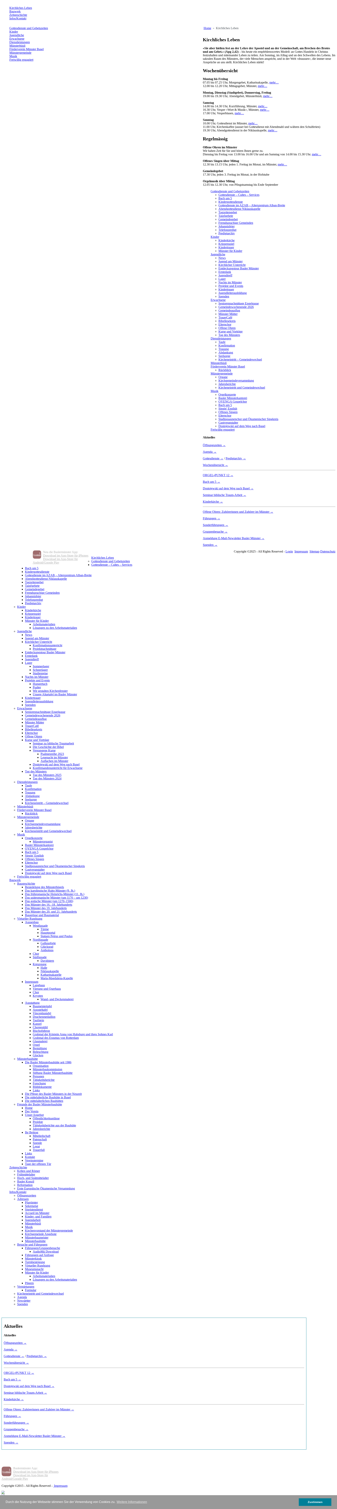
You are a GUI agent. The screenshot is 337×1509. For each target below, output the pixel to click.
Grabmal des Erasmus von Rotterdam (56, 1037)
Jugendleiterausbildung (232, 293)
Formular (30, 1290)
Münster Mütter (228, 314)
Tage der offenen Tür (38, 1164)
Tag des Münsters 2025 (47, 775)
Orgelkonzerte (227, 394)
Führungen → (211, 518)
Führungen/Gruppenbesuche (42, 1248)
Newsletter (23, 1300)
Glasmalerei (40, 1041)
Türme (45, 929)
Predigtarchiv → (236, 458)
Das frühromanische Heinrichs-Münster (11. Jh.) (54, 894)
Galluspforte (48, 943)
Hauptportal (48, 932)
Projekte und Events (230, 286)
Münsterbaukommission (47, 1069)
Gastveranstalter (228, 422)
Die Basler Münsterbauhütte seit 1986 (48, 1062)
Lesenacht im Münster (54, 757)
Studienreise (40, 673)
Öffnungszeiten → (214, 445)
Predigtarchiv (226, 233)
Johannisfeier (226, 226)
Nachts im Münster (230, 282)
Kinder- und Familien (38, 1216)
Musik (13, 56)
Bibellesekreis (227, 321)
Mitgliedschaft (41, 1136)
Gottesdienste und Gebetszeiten (28, 28)
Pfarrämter (31, 1202)
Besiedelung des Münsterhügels (44, 887)
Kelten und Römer (28, 1171)
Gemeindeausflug (229, 310)
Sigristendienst (34, 1209)
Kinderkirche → (213, 501)
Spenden (223, 296)
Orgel (36, 1044)
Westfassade (40, 925)
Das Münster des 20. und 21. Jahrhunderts (51, 911)
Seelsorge (224, 356)
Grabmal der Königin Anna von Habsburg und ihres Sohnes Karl (73, 1034)
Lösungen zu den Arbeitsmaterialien (55, 627)
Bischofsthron (41, 1030)
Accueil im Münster (37, 1213)
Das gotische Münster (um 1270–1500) (49, 901)
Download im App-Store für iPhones (65, 555)
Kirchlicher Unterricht (232, 265)
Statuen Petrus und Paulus (57, 936)
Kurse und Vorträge (230, 331)
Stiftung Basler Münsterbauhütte (53, 1072)
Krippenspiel (226, 243)
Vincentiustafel (42, 1013)
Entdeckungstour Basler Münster (238, 268)
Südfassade (40, 957)
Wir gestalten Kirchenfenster (50, 690)
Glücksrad (47, 946)
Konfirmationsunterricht (47, 645)
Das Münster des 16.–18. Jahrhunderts (48, 904)
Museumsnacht (34, 1269)
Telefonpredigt (227, 229)
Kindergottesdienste (230, 201)
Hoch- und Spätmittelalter (33, 1178)
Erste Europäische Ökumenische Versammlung (46, 1188)
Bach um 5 (225, 198)
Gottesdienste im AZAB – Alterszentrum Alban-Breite (251, 205)
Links (36, 1090)
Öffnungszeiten (26, 1195)
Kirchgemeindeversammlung (236, 380)
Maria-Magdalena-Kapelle (57, 978)
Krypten (38, 995)
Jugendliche (16, 35)
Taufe (221, 342)
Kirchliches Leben (20, 8)
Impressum (301, 551)
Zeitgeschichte (18, 15)
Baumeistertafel (42, 1006)
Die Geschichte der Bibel (48, 747)
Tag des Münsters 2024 (47, 778)
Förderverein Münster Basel (26, 49)
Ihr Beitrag (31, 1132)
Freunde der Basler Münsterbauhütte (39, 1104)
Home (29, 1108)
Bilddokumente (42, 1086)
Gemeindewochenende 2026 (236, 307)
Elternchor (224, 324)
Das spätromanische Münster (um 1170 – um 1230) (56, 897)
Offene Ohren (227, 328)
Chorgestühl (40, 1027)
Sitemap (314, 551)
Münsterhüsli (17, 45)
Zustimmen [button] (315, 1502)
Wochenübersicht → (215, 465)
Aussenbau (32, 922)
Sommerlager (41, 666)
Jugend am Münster (230, 261)
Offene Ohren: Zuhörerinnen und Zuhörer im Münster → (238, 511)
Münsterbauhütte (27, 1058)
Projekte (38, 1122)
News (222, 258)
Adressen (23, 1199)
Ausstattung (32, 1002)
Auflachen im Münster (54, 761)
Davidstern (47, 960)
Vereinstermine (34, 1160)
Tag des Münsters (229, 335)
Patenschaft (40, 1139)
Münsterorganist (43, 841)
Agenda (22, 1297)
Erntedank (224, 272)
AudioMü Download (46, 1251)
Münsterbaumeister (36, 1237)
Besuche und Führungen (32, 1244)
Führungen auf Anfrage (39, 1255)
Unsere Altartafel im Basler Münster (55, 694)
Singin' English (227, 408)
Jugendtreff (225, 275)
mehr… (274, 82)
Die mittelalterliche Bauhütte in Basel (48, 1097)
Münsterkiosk (33, 1258)
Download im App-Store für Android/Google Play (55, 560)
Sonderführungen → (215, 525)
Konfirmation (226, 345)
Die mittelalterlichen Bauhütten (44, 1100)
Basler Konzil (25, 1181)
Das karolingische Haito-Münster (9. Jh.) (50, 890)
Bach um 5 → (211, 481)
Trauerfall (39, 1150)
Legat (36, 1146)
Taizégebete (225, 215)
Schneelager (40, 669)
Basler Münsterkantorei (232, 398)
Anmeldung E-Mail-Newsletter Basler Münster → (233, 538)
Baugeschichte (26, 883)
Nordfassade (40, 939)
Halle (44, 967)
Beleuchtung (40, 1051)
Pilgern (29, 1283)
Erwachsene (16, 38)
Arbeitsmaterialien (44, 624)
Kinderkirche (226, 240)
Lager (222, 279)
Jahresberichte (227, 384)
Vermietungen (25, 1286)
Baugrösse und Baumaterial (42, 915)
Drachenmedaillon (44, 1016)
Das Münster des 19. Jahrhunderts (46, 908)
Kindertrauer (226, 247)
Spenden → (210, 544)
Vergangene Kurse (44, 750)
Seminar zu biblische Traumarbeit (53, 743)
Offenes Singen (228, 412)
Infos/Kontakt (17, 18)
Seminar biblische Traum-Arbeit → (224, 495)
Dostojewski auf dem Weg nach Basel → (228, 488)
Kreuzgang (39, 964)
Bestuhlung (40, 1048)
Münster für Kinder (230, 251)
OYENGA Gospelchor (232, 401)
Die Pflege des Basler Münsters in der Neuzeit (53, 1093)
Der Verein (31, 1111)
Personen (38, 1076)
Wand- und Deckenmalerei (57, 999)
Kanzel (37, 1023)
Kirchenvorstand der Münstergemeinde (49, 1230)
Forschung (39, 1083)
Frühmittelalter (26, 1174)
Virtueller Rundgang (29, 918)
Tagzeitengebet (227, 212)
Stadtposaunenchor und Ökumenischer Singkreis (248, 419)
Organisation (41, 1065)
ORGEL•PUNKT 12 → (218, 475)
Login (289, 551)
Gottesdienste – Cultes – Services (238, 194)
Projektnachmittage (44, 648)
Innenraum (31, 981)
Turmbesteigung (35, 1262)
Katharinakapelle (51, 974)
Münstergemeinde (20, 52)
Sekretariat (31, 1206)
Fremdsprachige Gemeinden (235, 222)
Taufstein (38, 1020)
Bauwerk (15, 11)
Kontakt (30, 1157)
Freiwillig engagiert (21, 59)
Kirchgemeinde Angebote (41, 1234)
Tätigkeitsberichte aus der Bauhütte (54, 1125)
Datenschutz (327, 551)
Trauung (223, 349)
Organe (223, 377)
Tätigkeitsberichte (44, 1079)
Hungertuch (40, 683)
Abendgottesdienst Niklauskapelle (239, 208)
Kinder (13, 31)
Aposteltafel (40, 1009)
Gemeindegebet (228, 219)
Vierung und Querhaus (47, 988)
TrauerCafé (225, 317)
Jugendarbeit (33, 1220)
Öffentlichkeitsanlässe (46, 1118)
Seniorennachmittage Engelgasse (238, 303)
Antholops (47, 950)
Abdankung (225, 352)
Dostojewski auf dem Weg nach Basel (241, 426)
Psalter (37, 687)
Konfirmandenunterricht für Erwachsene (57, 768)
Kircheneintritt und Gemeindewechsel (241, 387)
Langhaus (39, 985)
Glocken (38, 1055)
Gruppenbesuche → (215, 531)
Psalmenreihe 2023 (52, 754)
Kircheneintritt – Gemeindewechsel (240, 359)
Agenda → (209, 451)
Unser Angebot (34, 1115)
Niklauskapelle (50, 971)
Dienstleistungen (19, 42)
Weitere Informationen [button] (132, 1502)
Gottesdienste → (213, 458)
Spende (37, 1143)
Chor (36, 953)
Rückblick (224, 370)
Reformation (25, 1185)
